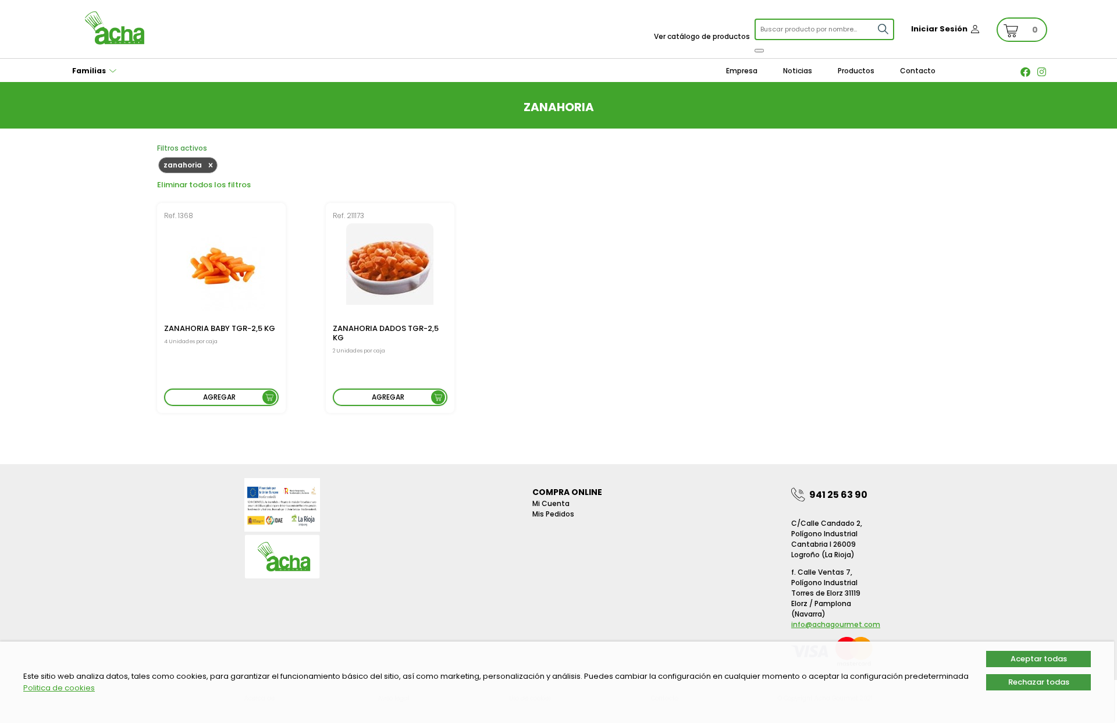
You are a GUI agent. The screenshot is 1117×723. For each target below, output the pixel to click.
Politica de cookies (59, 687)
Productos (856, 71)
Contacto (917, 71)
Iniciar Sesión (939, 28)
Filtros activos (182, 148)
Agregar (219, 397)
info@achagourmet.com (835, 624)
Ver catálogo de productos (702, 36)
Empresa (741, 71)
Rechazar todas (1038, 682)
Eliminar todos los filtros (204, 184)
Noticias (797, 71)
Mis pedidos (553, 514)
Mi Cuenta (551, 503)
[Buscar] (759, 50)
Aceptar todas (1039, 658)
